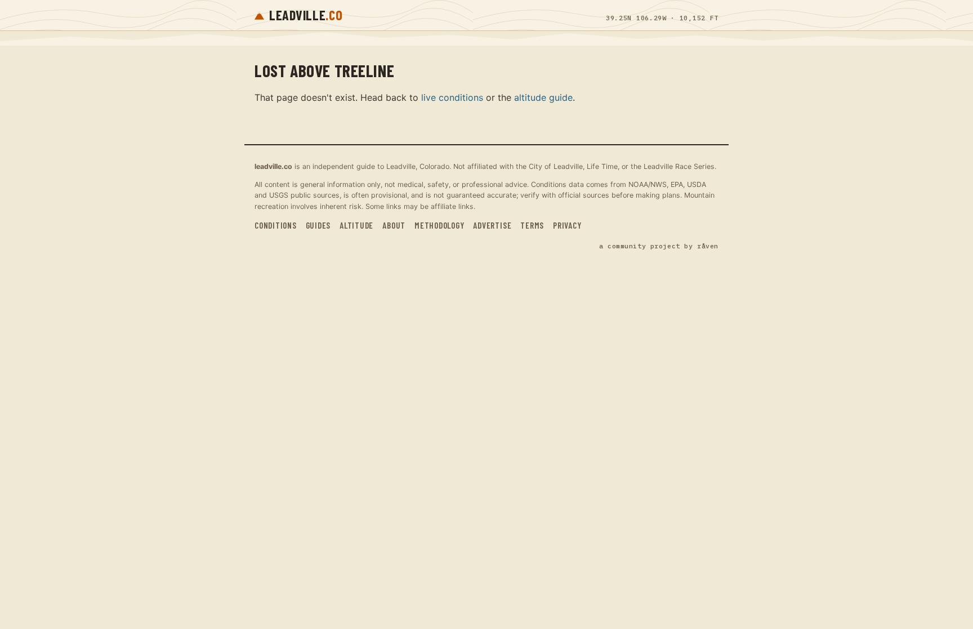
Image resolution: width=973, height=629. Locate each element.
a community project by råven (658, 246)
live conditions (452, 97)
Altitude (356, 225)
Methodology (439, 225)
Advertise (492, 225)
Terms (532, 225)
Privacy (567, 225)
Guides (318, 225)
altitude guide (543, 97)
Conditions (276, 225)
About (393, 225)
